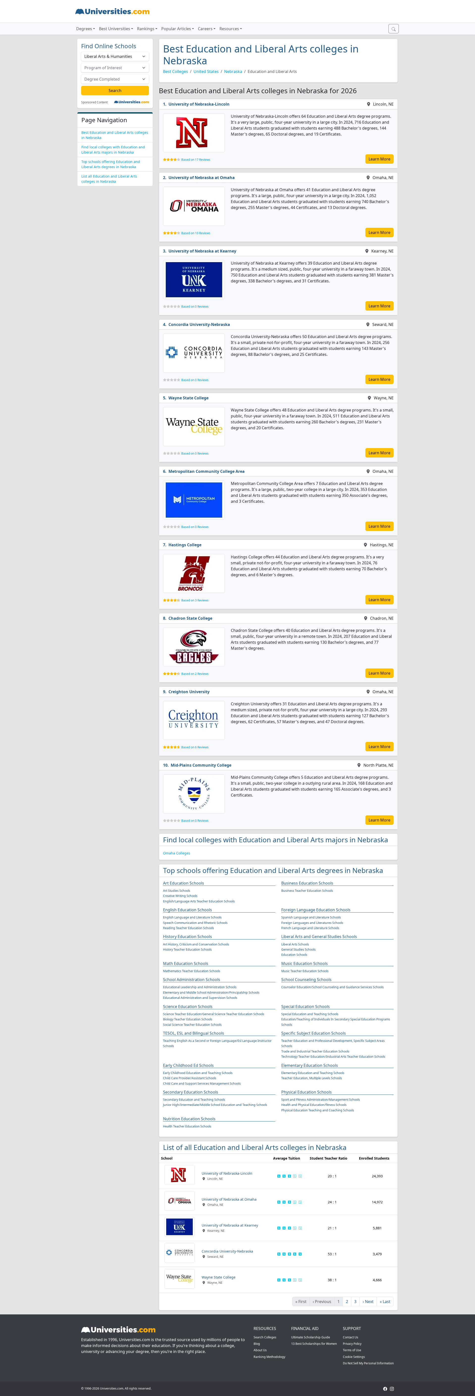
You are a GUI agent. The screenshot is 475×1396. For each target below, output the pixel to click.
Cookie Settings (354, 1357)
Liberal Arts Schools (295, 944)
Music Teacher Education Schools (305, 971)
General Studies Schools (298, 949)
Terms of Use (352, 1350)
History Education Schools (187, 936)
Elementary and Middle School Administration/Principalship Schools (211, 992)
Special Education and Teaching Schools (309, 1014)
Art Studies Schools (176, 891)
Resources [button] (229, 28)
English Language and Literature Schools (192, 917)
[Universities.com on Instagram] (392, 1388)
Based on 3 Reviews (195, 600)
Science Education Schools (188, 1006)
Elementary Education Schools (309, 1065)
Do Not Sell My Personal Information (368, 1363)
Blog (257, 1344)
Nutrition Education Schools (189, 1118)
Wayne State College (188, 398)
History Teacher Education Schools (187, 949)
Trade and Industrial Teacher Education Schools (315, 1051)
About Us (260, 1350)
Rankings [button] (145, 28)
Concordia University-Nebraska (199, 324)
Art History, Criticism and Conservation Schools (196, 944)
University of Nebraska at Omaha (201, 177)
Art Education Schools (183, 883)
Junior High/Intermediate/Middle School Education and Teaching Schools (215, 1105)
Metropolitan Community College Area (206, 471)
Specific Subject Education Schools (313, 1033)
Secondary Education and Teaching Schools (194, 1100)
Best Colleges (175, 71)
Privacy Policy (352, 1344)
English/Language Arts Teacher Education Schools (199, 901)
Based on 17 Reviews (195, 160)
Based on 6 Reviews (195, 747)
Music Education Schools (304, 963)
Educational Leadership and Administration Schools (200, 987)
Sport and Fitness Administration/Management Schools (320, 1100)
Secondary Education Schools (190, 1092)
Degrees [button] (84, 28)
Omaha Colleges (176, 853)
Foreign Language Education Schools (316, 910)
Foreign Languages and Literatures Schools (312, 923)
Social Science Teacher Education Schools (192, 1025)
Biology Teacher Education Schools (187, 1019)
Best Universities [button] (114, 28)
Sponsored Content (94, 102)
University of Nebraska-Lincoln (199, 104)
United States (206, 71)
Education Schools (294, 955)
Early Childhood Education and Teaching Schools (198, 1073)
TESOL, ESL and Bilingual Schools (193, 1033)
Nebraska (233, 71)
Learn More (379, 159)
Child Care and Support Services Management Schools (202, 1083)
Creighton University (189, 691)
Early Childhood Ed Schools (188, 1065)
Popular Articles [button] (176, 28)
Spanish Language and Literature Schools (311, 917)
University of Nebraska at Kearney (202, 251)
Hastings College (184, 545)
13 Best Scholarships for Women (314, 1344)
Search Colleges (265, 1337)
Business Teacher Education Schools (307, 891)
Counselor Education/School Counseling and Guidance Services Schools (332, 987)
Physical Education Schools (306, 1092)
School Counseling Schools (306, 979)
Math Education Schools (185, 963)
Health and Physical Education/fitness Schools (314, 1105)
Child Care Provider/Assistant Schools (189, 1078)
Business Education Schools (307, 883)
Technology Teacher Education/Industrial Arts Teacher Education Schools (333, 1056)
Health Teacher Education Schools (187, 1126)
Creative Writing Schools (180, 896)
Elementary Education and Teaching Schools (312, 1073)
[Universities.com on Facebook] (385, 1388)
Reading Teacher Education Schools (188, 928)
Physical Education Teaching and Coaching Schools (317, 1110)
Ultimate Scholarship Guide (310, 1337)
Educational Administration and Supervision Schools (200, 998)
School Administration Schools (191, 979)
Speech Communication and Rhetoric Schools (195, 923)
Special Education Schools (305, 1006)
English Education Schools (187, 910)
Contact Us (350, 1337)
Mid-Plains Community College (201, 765)
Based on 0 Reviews (195, 306)
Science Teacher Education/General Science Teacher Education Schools (213, 1014)
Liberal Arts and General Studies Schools (319, 936)
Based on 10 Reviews (195, 233)
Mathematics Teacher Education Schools (191, 971)
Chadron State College (190, 618)
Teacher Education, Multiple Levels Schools (311, 1078)
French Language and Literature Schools (310, 928)
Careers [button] (205, 28)
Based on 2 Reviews (195, 674)
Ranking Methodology (269, 1357)
